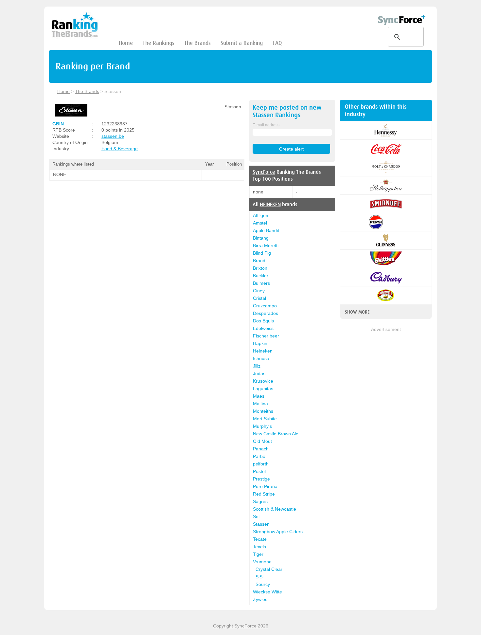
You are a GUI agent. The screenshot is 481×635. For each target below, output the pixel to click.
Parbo (259, 456)
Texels (259, 546)
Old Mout (262, 441)
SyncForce (264, 172)
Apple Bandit (266, 230)
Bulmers (261, 283)
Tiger (258, 554)
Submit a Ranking (242, 43)
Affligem (261, 215)
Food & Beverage (119, 148)
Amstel (260, 223)
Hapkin (260, 343)
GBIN (58, 123)
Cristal (259, 298)
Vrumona (262, 561)
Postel (259, 471)
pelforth (261, 463)
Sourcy (263, 584)
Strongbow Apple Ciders (278, 531)
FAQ (277, 43)
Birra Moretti (265, 245)
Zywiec (260, 599)
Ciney (259, 290)
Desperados (265, 313)
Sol (256, 516)
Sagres (260, 501)
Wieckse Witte (267, 591)
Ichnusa (261, 358)
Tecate (260, 539)
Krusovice (263, 381)
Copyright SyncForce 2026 (240, 625)
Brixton (260, 268)
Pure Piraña (265, 486)
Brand (259, 260)
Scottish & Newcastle (274, 509)
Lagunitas (263, 388)
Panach (261, 448)
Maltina (260, 403)
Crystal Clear (269, 569)
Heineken (263, 351)
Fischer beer (266, 335)
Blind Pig (262, 253)
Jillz (256, 366)
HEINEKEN (270, 205)
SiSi (259, 576)
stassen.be (112, 136)
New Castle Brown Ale (275, 433)
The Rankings (158, 43)
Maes (258, 396)
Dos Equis (263, 320)
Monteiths (263, 411)
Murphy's (262, 426)
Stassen (261, 524)
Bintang (261, 238)
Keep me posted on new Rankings (287, 111)
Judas (259, 373)
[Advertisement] (386, 431)
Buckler (260, 275)
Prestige (261, 478)
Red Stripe (264, 494)
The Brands (197, 43)
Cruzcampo (265, 305)
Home (126, 43)
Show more (357, 312)
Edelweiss (263, 328)
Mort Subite (265, 418)
